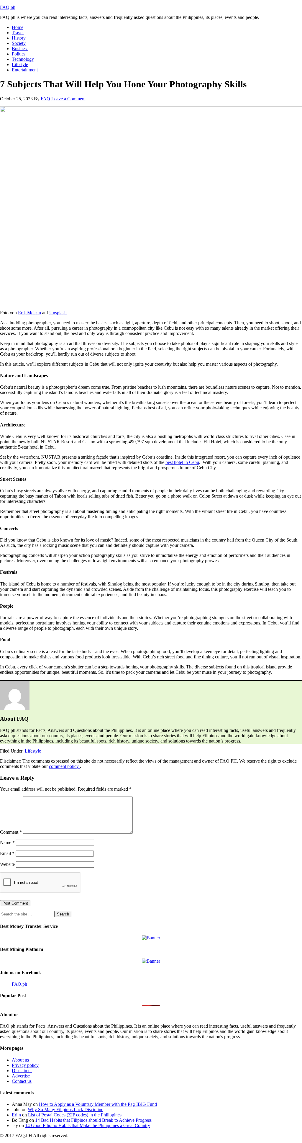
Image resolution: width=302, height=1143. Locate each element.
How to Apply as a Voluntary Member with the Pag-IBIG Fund (98, 1104)
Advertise (21, 1075)
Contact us (22, 1081)
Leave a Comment (68, 98)
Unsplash (58, 312)
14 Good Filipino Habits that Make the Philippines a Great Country (87, 1125)
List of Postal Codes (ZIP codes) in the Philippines (75, 1114)
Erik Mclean (29, 312)
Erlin (16, 1114)
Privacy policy (25, 1065)
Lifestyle (33, 750)
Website (7, 864)
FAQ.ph (7, 7)
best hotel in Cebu (182, 462)
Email (7, 853)
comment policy (64, 766)
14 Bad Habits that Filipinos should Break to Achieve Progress (93, 1120)
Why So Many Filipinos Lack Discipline (65, 1109)
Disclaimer (22, 1070)
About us (20, 1059)
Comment (11, 832)
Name (7, 842)
